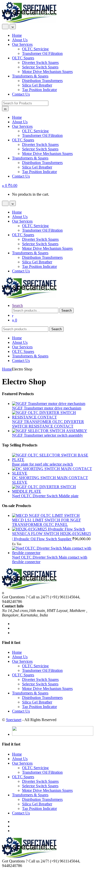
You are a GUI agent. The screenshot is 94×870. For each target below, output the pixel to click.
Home (17, 35)
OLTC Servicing (35, 49)
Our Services (22, 44)
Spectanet (13, 720)
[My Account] (12, 315)
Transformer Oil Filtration (42, 53)
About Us (20, 40)
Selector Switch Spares (40, 67)
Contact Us (21, 94)
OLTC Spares (23, 58)
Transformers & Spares (30, 76)
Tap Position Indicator (39, 90)
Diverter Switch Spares (40, 62)
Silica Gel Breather (37, 85)
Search (17, 305)
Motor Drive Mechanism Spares (47, 71)
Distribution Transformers (42, 80)
